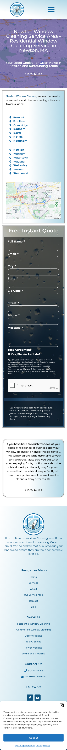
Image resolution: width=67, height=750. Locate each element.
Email (12, 254)
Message (14, 327)
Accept (33, 737)
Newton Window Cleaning (21, 96)
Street (12, 303)
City (11, 266)
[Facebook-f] (30, 697)
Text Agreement (19, 349)
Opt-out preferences (25, 745)
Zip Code (14, 290)
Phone (13, 315)
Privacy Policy (43, 745)
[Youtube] (38, 697)
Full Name (15, 241)
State (12, 278)
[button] (62, 705)
